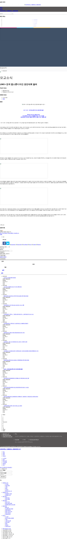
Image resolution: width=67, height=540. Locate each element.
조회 (2, 273)
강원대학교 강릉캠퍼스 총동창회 (9, 11)
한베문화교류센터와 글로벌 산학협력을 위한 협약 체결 (16, 360)
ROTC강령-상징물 (9, 518)
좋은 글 (7, 507)
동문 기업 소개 (8, 511)
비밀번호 (3, 473)
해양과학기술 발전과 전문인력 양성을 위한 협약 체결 (15, 296)
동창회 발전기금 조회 (10, 504)
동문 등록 (7, 499)
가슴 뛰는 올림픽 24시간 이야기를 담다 (12, 286)
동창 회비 (5, 500)
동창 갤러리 (8, 510)
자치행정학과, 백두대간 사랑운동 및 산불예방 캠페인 (15, 323)
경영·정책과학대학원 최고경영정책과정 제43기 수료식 (16, 387)
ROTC (4, 515)
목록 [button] (4, 99)
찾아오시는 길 (8, 491)
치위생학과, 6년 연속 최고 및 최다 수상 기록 (13, 305)
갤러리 (6, 525)
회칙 (6, 488)
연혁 (6, 486)
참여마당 (5, 506)
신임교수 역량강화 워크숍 (9, 277)
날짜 (3, 270)
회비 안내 (7, 501)
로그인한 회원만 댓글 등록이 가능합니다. (9, 233)
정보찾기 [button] (10, 467)
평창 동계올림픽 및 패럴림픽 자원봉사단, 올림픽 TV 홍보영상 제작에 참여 (20, 396)
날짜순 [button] (1, 256)
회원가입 (9, 4)
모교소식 (5, 70)
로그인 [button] (1, 467)
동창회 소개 (5, 482)
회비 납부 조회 (8, 503)
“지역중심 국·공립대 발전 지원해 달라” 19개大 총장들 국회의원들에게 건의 (20, 351)
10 (3, 428)
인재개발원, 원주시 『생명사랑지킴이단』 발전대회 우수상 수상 (18, 314)
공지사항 (7, 522)
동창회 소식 (5, 492)
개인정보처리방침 (7, 435)
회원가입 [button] (5, 467)
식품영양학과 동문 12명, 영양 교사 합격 (12, 405)
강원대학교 (21, 4)
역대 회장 (7, 485)
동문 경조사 (8, 512)
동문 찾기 (5, 496)
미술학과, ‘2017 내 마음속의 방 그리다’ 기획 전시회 (15, 341)
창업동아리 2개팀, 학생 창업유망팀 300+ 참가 (14, 332)
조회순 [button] (5, 256)
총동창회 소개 (6, 434)
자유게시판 (7, 514)
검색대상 (2, 246)
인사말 (6, 484)
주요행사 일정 (8, 493)
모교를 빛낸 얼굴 (9, 508)
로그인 (4, 4)
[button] (4, 456)
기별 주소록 (8, 520)
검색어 (1, 249)
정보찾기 (15, 4)
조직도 (6, 489)
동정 (6, 523)
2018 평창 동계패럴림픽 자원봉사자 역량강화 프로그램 (16, 378)
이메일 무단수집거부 (7, 436)
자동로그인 (4, 468)
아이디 (2, 470)
